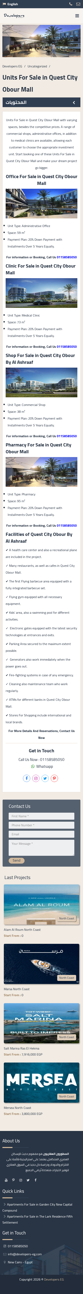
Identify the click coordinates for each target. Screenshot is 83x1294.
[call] (57, 1290)
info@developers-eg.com (24, 1254)
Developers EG (54, 1279)
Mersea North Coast (17, 1108)
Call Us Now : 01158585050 (41, 759)
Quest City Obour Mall (57, 180)
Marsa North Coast (17, 989)
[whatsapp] (67, 1290)
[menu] (77, 15)
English (12, 4)
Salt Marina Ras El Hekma (21, 1048)
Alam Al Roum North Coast (22, 930)
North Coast (66, 918)
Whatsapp (44, 766)
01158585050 (67, 257)
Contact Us (26, 1290)
